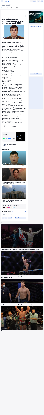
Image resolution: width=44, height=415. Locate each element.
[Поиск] (42, 1)
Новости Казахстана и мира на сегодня (9, 11)
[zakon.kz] (8, 1)
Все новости (20, 11)
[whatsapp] (4, 138)
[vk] (11, 138)
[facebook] (9, 138)
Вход (25, 211)
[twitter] (14, 138)
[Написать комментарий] (14, 214)
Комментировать (21, 217)
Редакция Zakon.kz (5, 13)
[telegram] (7, 138)
